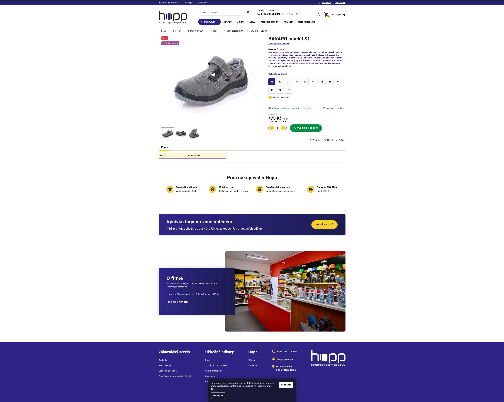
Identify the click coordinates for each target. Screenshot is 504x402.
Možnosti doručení (335, 108)
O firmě (251, 360)
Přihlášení (326, 2)
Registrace (340, 2)
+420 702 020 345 (271, 14)
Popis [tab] (164, 147)
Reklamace (203, 2)
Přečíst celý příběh (177, 301)
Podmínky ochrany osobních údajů (175, 376)
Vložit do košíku (307, 128)
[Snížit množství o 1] (272, 128)
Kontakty (163, 360)
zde (213, 389)
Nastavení (218, 395)
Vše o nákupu (165, 365)
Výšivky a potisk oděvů (169, 2)
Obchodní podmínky (168, 371)
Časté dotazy (211, 376)
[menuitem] (209, 22)
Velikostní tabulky (213, 371)
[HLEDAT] (248, 12)
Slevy (207, 360)
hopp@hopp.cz (285, 359)
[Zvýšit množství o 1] (283, 128)
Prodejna (189, 2)
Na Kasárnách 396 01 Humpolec (286, 368)
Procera (280, 49)
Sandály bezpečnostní (278, 43)
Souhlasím (286, 385)
